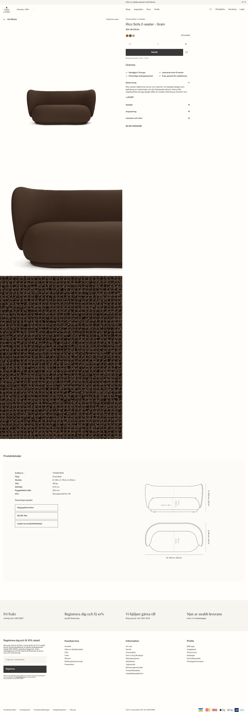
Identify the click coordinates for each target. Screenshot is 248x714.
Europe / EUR (124, 355)
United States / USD (124, 360)
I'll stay (124, 378)
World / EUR (124, 350)
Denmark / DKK (124, 369)
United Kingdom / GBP (124, 364)
